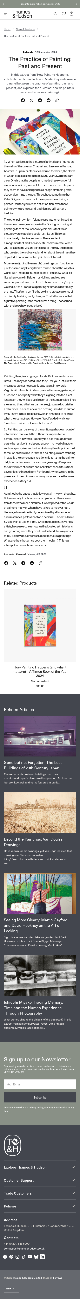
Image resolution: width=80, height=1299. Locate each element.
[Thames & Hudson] (22, 14)
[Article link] (40, 736)
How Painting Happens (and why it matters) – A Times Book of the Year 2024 (40, 671)
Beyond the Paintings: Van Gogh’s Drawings (33, 841)
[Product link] (40, 638)
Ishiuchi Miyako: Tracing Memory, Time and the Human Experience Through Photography (33, 1007)
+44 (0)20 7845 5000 (17, 1244)
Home (7, 29)
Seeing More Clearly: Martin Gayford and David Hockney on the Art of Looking (36, 925)
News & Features (25, 29)
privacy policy (36, 1107)
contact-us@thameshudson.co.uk (24, 1248)
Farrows (57, 1277)
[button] (3, 4)
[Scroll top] (75, 1294)
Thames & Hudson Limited (27, 1277)
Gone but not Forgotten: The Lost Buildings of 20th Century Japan (33, 765)
